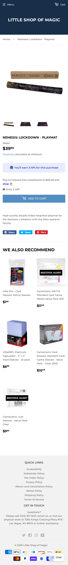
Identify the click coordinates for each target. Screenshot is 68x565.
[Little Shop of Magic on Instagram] (36, 535)
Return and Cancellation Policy (34, 486)
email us (43, 515)
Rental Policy (34, 490)
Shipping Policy (34, 495)
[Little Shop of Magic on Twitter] (24, 535)
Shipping (8, 154)
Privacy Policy (34, 482)
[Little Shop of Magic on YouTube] (42, 535)
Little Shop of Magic (34, 19)
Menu (10, 4)
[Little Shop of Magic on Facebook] (30, 535)
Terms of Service (34, 499)
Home (6, 39)
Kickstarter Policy (34, 473)
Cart (62, 4)
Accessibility (34, 469)
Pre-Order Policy (34, 477)
